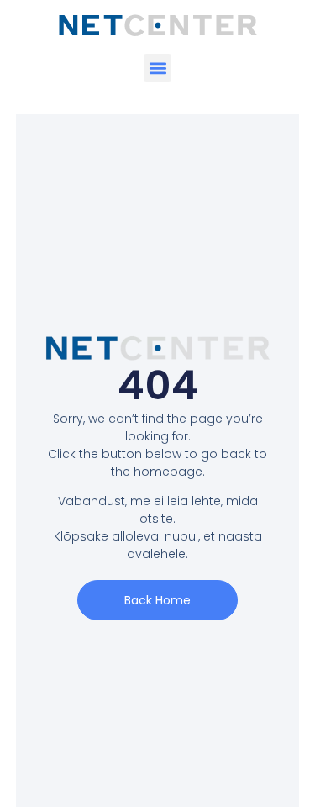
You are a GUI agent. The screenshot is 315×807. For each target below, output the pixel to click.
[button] (157, 68)
